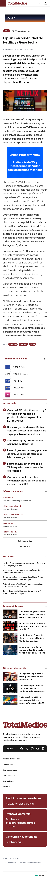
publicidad (23, 344)
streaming (13, 344)
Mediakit (6, 786)
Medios (6, 31)
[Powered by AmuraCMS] (41, 876)
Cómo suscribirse (10, 770)
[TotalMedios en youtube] (37, 748)
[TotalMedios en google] (32, 748)
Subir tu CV (25, 546)
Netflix (32, 344)
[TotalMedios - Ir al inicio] (17, 3)
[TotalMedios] (25, 725)
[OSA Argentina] (25, 18)
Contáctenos (8, 781)
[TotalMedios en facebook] (21, 748)
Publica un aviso (25, 541)
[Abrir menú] (3, 3)
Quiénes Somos (9, 764)
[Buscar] (39, 3)
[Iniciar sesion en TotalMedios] (45, 3)
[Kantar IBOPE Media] (25, 162)
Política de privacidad (11, 858)
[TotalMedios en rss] (43, 748)
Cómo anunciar (9, 775)
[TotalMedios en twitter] (27, 748)
